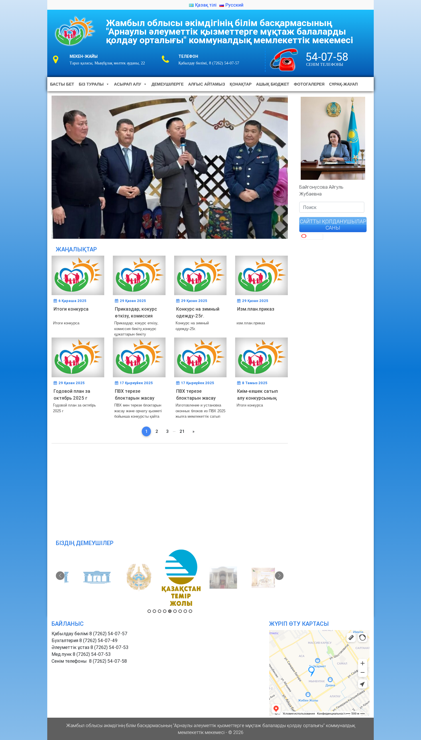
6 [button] (175, 611)
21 (182, 431)
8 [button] (185, 611)
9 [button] (190, 611)
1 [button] (149, 611)
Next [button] (279, 575)
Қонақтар (240, 84)
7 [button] (180, 611)
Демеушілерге (168, 84)
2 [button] (154, 611)
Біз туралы (91, 84)
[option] (85, 578)
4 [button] (164, 611)
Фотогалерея (309, 84)
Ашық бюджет (272, 84)
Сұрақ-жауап (343, 84)
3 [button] (159, 611)
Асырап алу (127, 84)
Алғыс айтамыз (206, 84)
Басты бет (62, 84)
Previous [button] (60, 575)
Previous (41, 165)
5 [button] (170, 611)
